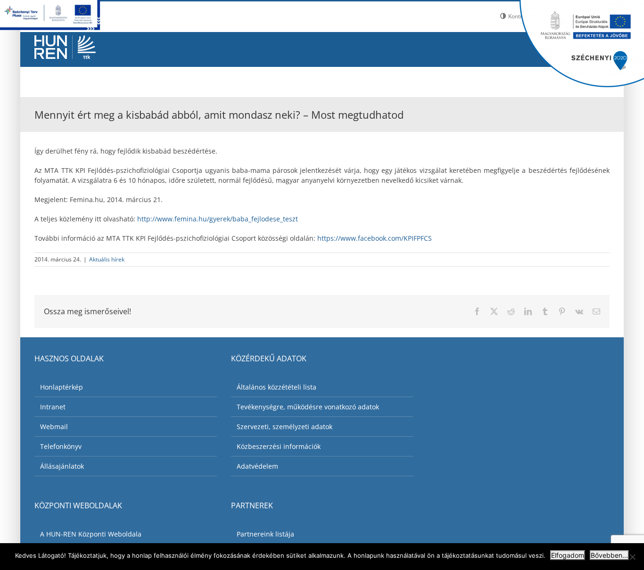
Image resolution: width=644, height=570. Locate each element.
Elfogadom (567, 555)
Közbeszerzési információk (279, 446)
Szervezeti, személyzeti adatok (284, 426)
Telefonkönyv (61, 446)
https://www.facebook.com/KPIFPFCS (374, 238)
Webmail (54, 426)
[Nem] (632, 557)
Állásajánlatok (62, 466)
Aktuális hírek (106, 259)
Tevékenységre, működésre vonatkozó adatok (308, 406)
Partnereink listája (265, 533)
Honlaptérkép (61, 387)
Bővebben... (609, 555)
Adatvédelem (257, 466)
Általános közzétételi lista (276, 387)
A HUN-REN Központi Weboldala (90, 533)
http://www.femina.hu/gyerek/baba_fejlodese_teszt (217, 218)
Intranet (53, 406)
